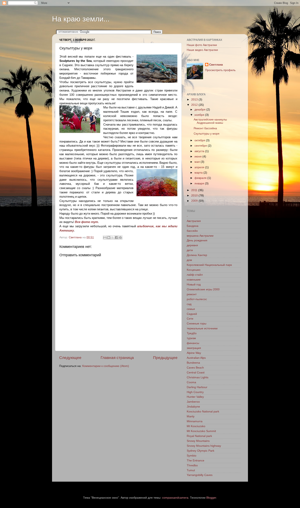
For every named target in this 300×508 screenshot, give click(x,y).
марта (198, 172)
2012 (195, 104)
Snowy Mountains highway (204, 445)
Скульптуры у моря (206, 133)
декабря (200, 109)
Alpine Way (194, 352)
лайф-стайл (195, 274)
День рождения (197, 240)
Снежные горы (196, 323)
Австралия (194, 221)
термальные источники (202, 328)
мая (197, 161)
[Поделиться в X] (113, 237)
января (199, 183)
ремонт (192, 294)
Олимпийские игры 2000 (203, 289)
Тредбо (192, 333)
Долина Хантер (197, 255)
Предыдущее (165, 357)
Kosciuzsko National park (203, 411)
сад (189, 304)
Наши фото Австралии (202, 45)
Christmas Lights (197, 377)
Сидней (192, 313)
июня (198, 156)
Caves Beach (195, 367)
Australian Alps (196, 357)
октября (200, 140)
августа (199, 151)
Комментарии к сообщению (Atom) (105, 366)
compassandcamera (175, 497)
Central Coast (195, 372)
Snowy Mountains (198, 440)
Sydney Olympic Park (200, 450)
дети (190, 250)
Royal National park (199, 436)
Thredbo (192, 465)
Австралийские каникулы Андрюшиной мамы (210, 121)
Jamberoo (193, 401)
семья (191, 309)
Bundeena (193, 362)
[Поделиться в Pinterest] (120, 237)
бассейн (192, 230)
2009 (195, 200)
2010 (195, 195)
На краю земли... (81, 19)
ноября (199, 114)
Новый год (194, 284)
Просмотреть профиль (220, 70)
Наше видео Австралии (202, 49)
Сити (190, 318)
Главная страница (117, 357)
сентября (201, 145)
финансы (193, 343)
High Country (195, 392)
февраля (200, 177)
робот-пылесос (197, 299)
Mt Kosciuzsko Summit (201, 431)
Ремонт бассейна (205, 128)
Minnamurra (194, 421)
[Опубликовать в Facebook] (116, 237)
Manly (190, 416)
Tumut (191, 470)
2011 (194, 190)
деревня (192, 245)
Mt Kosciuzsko (196, 426)
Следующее (70, 357)
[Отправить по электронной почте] (105, 237)
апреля (199, 167)
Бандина (192, 225)
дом (189, 260)
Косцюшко (193, 269)
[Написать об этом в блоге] (109, 237)
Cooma (191, 382)
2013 (195, 99)
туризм (191, 338)
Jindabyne (193, 406)
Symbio (191, 455)
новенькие (194, 279)
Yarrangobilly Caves (199, 475)
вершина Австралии (200, 235)
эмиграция (194, 348)
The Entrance (195, 460)
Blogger (211, 497)
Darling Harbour (197, 387)
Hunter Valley (195, 396)
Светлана (216, 64)
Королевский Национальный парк (209, 264)
